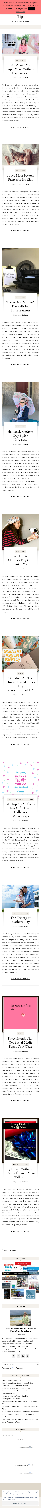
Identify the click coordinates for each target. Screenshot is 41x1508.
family (20, 673)
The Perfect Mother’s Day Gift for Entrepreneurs (20, 306)
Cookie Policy (11, 1499)
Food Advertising (23, 1447)
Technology (20, 298)
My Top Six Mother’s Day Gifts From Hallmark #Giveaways (20, 810)
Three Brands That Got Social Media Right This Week (20, 1042)
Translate (19, 1368)
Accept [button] (31, 9)
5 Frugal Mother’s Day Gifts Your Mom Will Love (20, 1173)
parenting (29, 799)
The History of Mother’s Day (21, 920)
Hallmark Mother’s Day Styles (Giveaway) (20, 435)
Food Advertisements (20, 1465)
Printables (20, 60)
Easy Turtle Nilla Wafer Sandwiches (16, 1388)
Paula (26, 78)
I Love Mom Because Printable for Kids (20, 177)
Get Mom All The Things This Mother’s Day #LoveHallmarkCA (20, 684)
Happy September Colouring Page (16, 1381)
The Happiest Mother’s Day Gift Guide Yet (20, 560)
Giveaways (20, 427)
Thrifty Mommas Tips (20, 14)
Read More (20, 12)
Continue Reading (20, 127)
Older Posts (9, 1250)
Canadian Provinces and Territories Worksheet (20, 1412)
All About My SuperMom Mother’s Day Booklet (20, 69)
